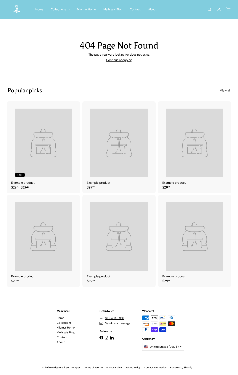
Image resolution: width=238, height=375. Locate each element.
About (152, 9)
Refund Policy (133, 367)
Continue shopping (119, 60)
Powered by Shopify (181, 367)
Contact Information (155, 367)
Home (39, 9)
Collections (59, 9)
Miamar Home (86, 9)
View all (225, 90)
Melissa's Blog (112, 9)
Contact (135, 9)
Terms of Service (93, 367)
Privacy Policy (114, 367)
